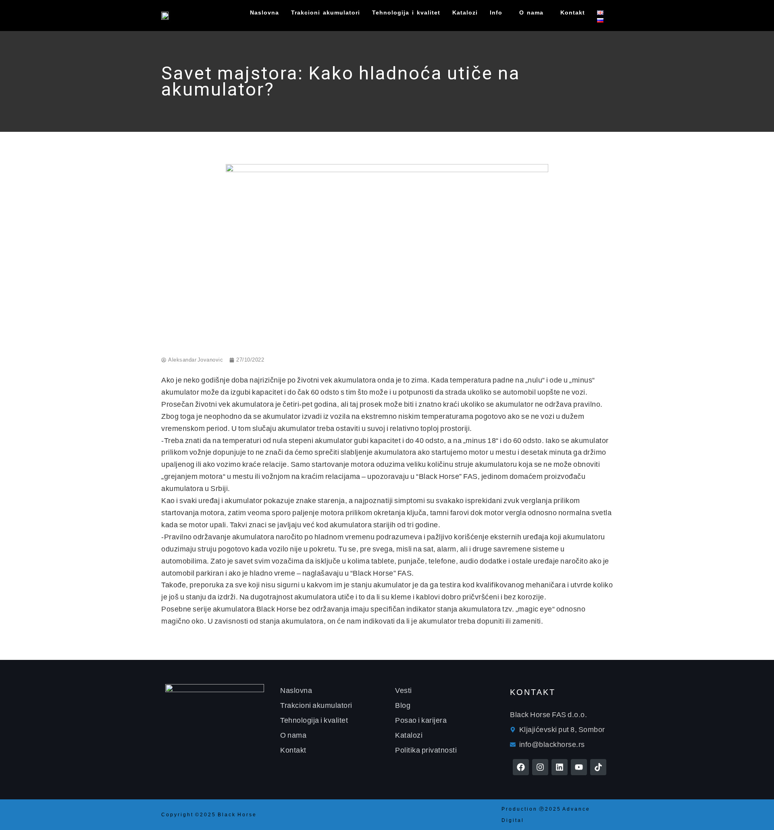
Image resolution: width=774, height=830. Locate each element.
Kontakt (572, 12)
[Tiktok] (598, 767)
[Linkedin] (559, 767)
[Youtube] (579, 767)
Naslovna (264, 12)
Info (496, 12)
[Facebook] (521, 767)
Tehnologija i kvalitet (406, 12)
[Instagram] (540, 767)
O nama (531, 12)
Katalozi (465, 12)
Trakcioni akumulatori (325, 12)
